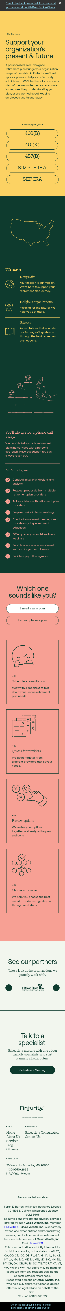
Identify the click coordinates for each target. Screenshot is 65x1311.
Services (12, 1141)
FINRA (8, 1226)
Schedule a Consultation (42, 1133)
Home (10, 1133)
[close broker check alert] (59, 3)
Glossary (12, 1149)
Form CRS (36, 1243)
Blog (9, 1145)
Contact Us (32, 1137)
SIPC (16, 1226)
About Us (13, 1137)
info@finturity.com (18, 1173)
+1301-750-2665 (17, 1169)
